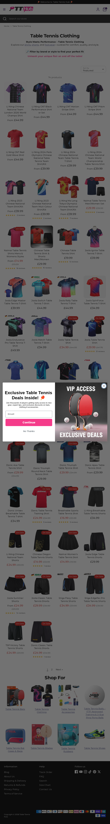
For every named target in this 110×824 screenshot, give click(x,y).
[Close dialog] (104, 386)
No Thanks (29, 431)
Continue (29, 422)
